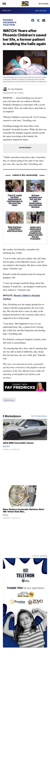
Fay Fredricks (17, 89)
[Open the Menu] (4, 4)
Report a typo (9, 400)
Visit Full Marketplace (39, 416)
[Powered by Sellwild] (43, 556)
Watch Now (43, 3)
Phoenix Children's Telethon (9, 22)
